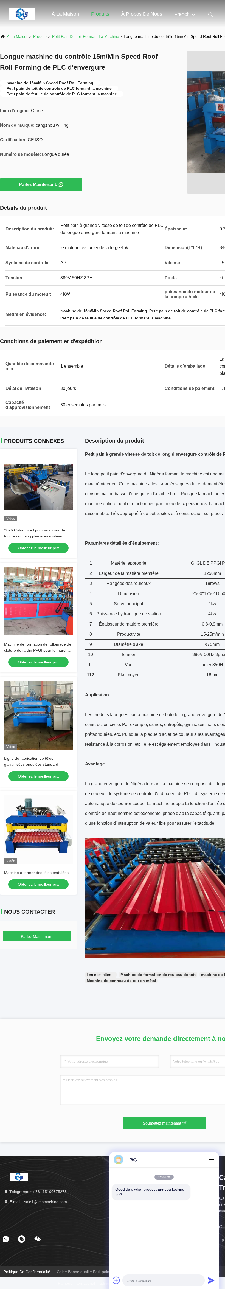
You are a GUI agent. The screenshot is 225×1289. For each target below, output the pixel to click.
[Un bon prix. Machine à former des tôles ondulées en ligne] (38, 829)
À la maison (65, 14)
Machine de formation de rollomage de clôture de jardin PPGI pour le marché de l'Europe (37, 650)
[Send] (211, 1280)
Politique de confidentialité (27, 1272)
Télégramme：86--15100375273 (37, 1191)
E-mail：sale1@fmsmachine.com (37, 1202)
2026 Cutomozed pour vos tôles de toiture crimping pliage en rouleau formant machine (34, 536)
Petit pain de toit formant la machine (85, 36)
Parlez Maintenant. (38, 184)
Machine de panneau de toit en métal (121, 980)
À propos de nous (141, 14)
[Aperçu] (22, 14)
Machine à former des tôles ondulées (36, 872)
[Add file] (116, 1280)
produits (40, 36)
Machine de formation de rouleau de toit (158, 974)
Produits (100, 14)
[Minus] (211, 1159)
